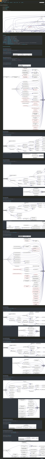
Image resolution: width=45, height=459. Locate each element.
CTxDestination (5, 42)
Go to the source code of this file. (6, 33)
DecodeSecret (8, 36)
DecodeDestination (9, 42)
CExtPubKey (5, 39)
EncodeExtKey (8, 38)
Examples (22, 2)
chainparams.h (7, 7)
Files (19, 2)
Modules (8, 2)
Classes (17, 2)
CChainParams (23, 44)
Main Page (2, 2)
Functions (44, 4)
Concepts (15, 2)
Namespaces (11, 2)
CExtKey (13, 38)
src (0, 3)
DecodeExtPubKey (9, 39)
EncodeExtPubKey (9, 40)
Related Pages (5, 2)
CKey (6, 36)
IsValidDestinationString (10, 43)
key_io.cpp (10, 134)
